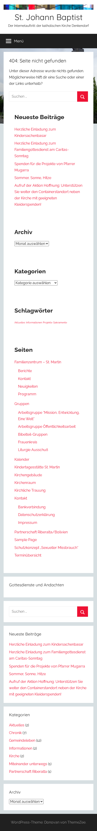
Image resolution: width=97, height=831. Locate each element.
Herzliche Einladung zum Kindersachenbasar (46, 644)
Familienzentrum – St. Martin (37, 362)
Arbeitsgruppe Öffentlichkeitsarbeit (47, 426)
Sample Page (25, 540)
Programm (27, 394)
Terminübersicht (27, 555)
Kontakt (24, 379)
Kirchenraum (25, 483)
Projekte (47, 322)
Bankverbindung (32, 507)
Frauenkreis (27, 442)
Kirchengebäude (28, 475)
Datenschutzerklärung (36, 515)
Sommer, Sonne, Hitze (32, 178)
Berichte (25, 371)
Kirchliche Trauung (30, 490)
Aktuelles (19, 322)
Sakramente (60, 322)
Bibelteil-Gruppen (32, 434)
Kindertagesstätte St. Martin (37, 467)
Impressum (27, 522)
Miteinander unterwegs (28, 764)
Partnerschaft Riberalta (28, 771)
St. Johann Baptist (49, 17)
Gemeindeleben (22, 740)
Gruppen (21, 404)
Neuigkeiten (28, 386)
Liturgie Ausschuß (33, 450)
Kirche (14, 756)
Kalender (21, 459)
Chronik (15, 733)
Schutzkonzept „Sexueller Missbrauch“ (46, 548)
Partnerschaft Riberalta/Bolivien (41, 532)
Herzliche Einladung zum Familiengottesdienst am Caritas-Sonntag (41, 149)
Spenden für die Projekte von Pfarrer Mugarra (47, 666)
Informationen (34, 322)
